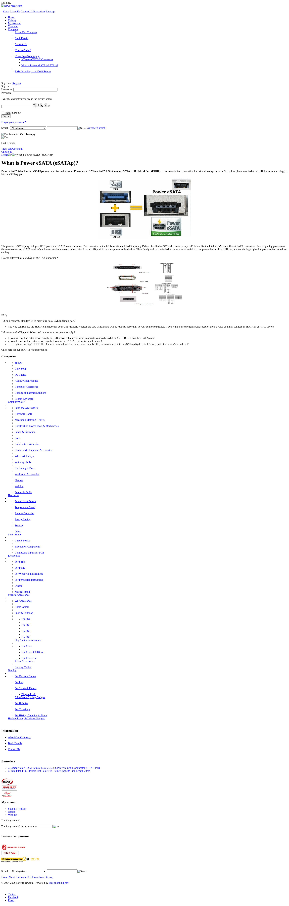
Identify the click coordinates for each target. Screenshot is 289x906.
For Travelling (22, 709)
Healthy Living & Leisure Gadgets (26, 718)
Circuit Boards (22, 540)
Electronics (14, 555)
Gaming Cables (23, 667)
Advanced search (96, 127)
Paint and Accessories (26, 407)
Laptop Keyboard (24, 398)
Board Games (22, 606)
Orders (11, 811)
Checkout (17, 148)
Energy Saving (22, 519)
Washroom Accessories (27, 474)
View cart (13, 26)
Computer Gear (16, 401)
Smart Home (14, 534)
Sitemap (50, 11)
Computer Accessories (26, 386)
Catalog (12, 20)
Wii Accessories (23, 600)
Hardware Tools (23, 413)
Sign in (12, 808)
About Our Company (26, 32)
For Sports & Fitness (25, 688)
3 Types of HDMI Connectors (37, 59)
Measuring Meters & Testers (29, 419)
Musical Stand (22, 591)
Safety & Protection (25, 432)
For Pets (19, 682)
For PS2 (25, 631)
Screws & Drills (23, 492)
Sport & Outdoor (24, 612)
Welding (19, 486)
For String (20, 561)
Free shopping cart (58, 882)
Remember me (13, 112)
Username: (7, 89)
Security (19, 525)
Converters (20, 368)
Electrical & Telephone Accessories (33, 450)
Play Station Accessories (27, 640)
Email (11, 900)
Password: (6, 92)
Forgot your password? (13, 122)
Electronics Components (27, 546)
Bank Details (21, 38)
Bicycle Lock (28, 694)
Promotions (39, 11)
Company (13, 29)
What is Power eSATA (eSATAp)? (39, 65)
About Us (15, 11)
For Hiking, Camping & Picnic (31, 715)
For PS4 (25, 619)
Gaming (12, 670)
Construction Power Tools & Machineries (37, 426)
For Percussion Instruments (29, 579)
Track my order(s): (11, 826)
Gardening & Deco (25, 468)
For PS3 (25, 625)
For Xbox (26, 646)
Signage (19, 480)
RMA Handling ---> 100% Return (33, 71)
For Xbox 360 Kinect (32, 652)
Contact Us (27, 11)
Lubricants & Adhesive (27, 444)
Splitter (18, 362)
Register (16, 83)
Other (18, 531)
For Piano (20, 567)
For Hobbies (21, 703)
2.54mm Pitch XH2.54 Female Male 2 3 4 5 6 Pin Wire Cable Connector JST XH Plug (54, 767)
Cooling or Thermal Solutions (30, 392)
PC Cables (20, 374)
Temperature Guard (25, 507)
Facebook (13, 897)
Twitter (12, 894)
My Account (14, 23)
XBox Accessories (24, 661)
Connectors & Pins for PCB (29, 552)
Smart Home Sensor (25, 501)
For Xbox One (29, 658)
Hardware (13, 495)
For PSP (25, 637)
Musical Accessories (18, 594)
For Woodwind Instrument (29, 573)
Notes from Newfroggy (27, 56)
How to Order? (23, 50)
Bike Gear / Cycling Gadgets (30, 697)
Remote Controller (24, 513)
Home (6, 11)
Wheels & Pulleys (24, 456)
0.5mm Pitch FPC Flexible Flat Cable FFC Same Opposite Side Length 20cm (49, 770)
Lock (17, 438)
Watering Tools (23, 462)
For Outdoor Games (25, 676)
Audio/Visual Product (26, 380)
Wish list (12, 814)
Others (18, 585)
